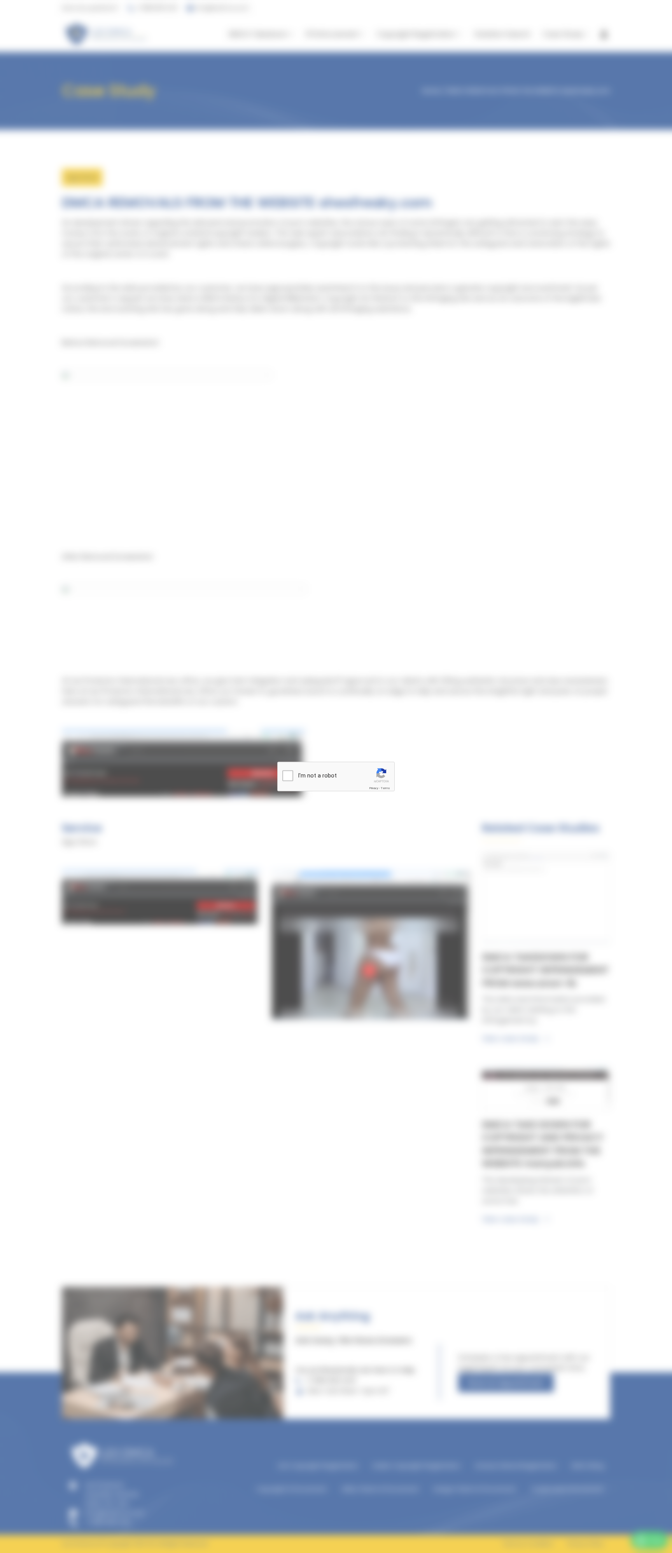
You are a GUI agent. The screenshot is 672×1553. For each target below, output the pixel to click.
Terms (385, 788)
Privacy (373, 788)
